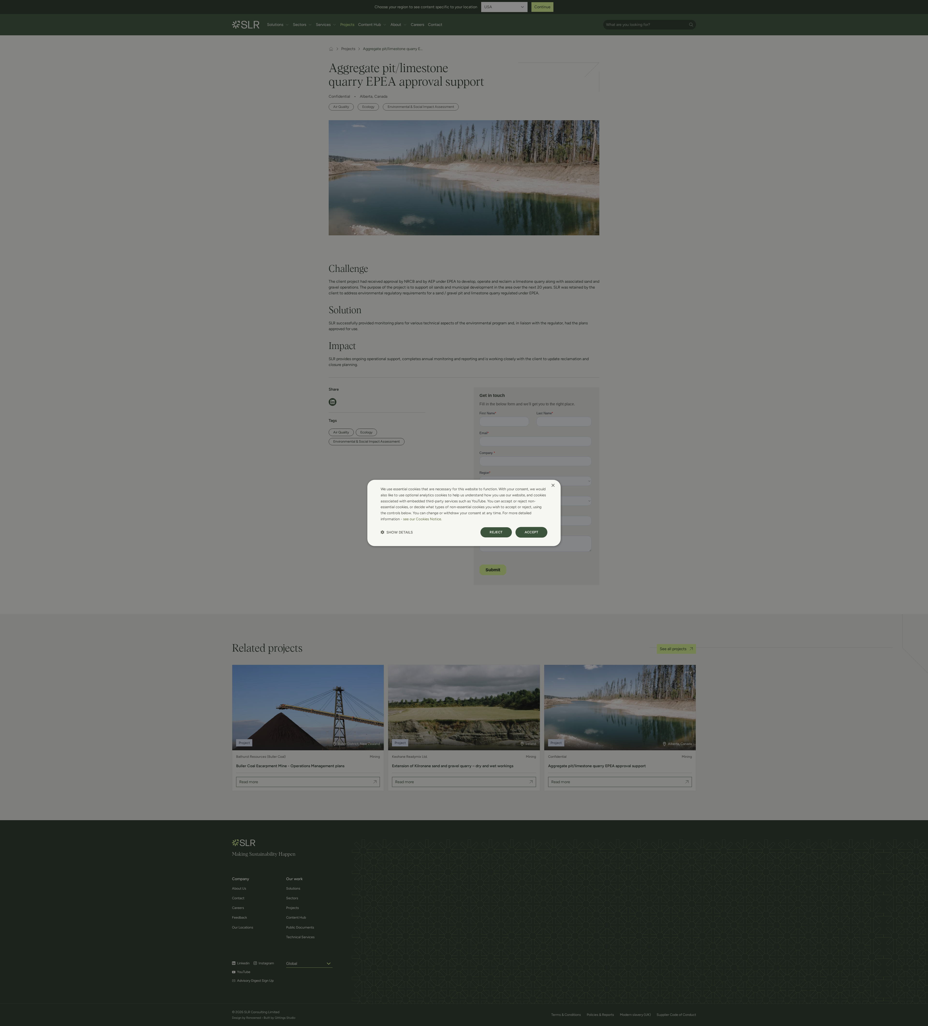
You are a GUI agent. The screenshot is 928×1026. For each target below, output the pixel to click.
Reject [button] (496, 532)
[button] (397, 532)
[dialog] (464, 513)
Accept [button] (531, 532)
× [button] (553, 485)
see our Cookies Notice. (422, 519)
